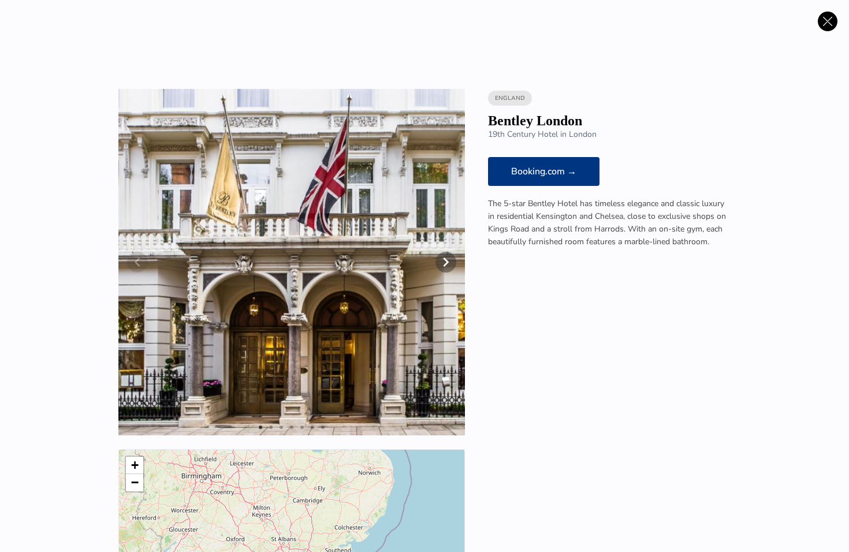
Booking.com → (543, 171)
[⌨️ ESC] (827, 21)
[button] (134, 465)
